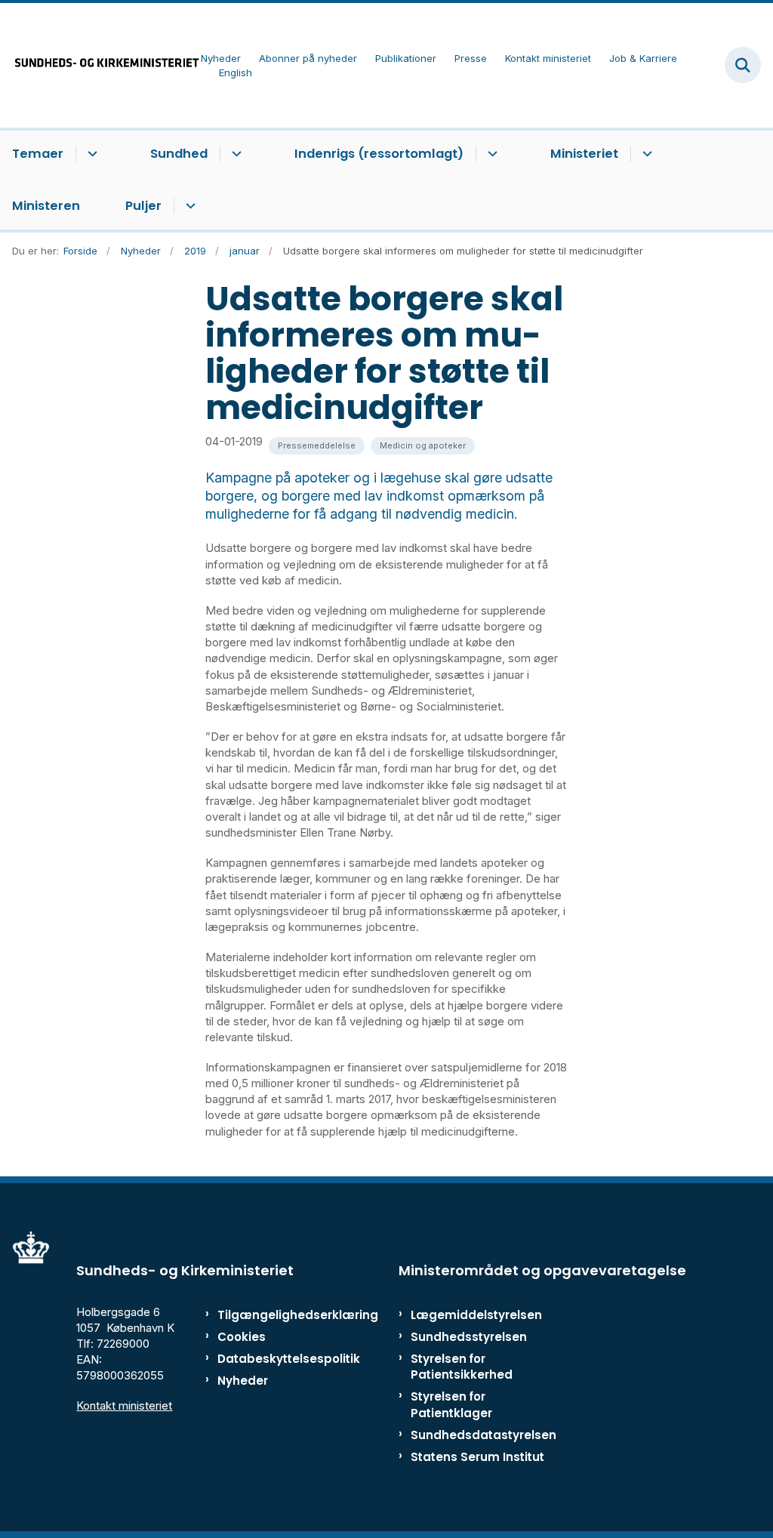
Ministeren (46, 205)
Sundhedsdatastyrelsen (483, 1435)
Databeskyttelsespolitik (263, 1359)
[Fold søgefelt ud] (743, 65)
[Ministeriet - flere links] (645, 154)
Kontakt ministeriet (124, 1405)
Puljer (143, 205)
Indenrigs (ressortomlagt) (378, 153)
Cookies (241, 1337)
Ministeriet (584, 153)
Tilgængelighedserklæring (263, 1315)
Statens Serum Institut (477, 1457)
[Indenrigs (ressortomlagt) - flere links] (490, 154)
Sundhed (179, 153)
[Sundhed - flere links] (234, 154)
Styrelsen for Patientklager (451, 1404)
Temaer (37, 153)
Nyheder (242, 1381)
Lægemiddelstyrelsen (476, 1315)
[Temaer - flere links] (90, 154)
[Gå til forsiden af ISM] (100, 65)
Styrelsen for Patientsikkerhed (462, 1366)
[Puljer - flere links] (188, 206)
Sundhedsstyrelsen (469, 1337)
